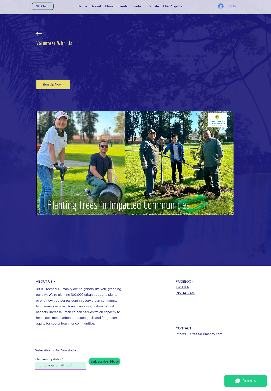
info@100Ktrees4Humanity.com (199, 334)
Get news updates (48, 359)
